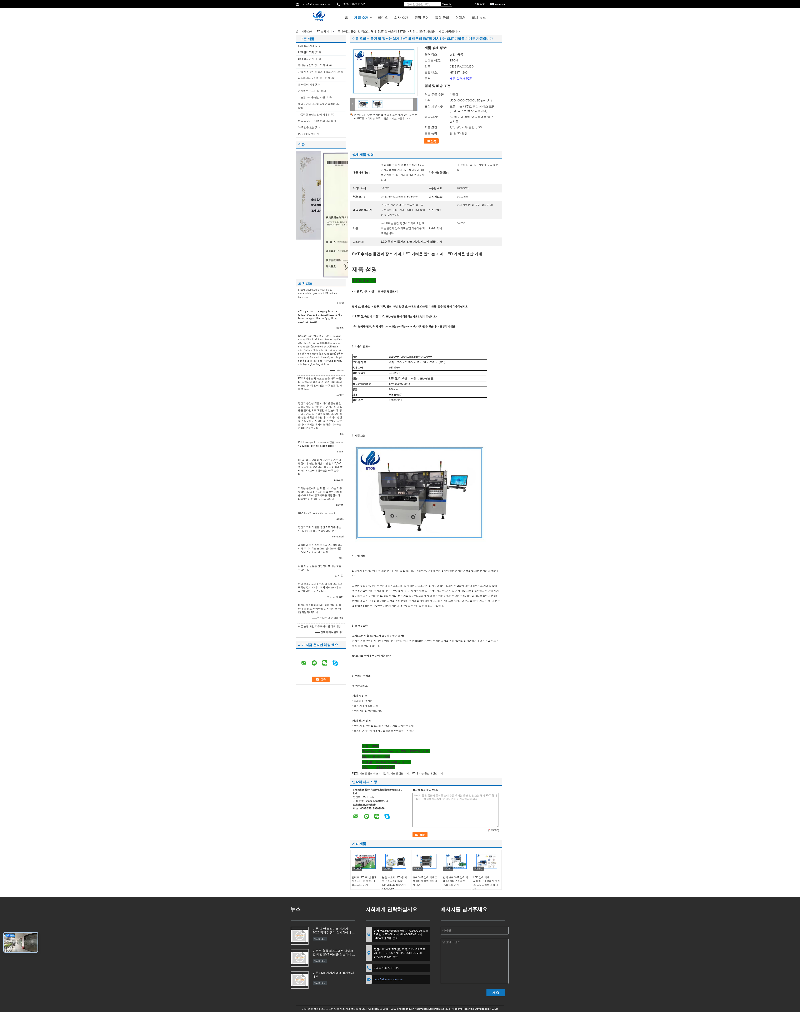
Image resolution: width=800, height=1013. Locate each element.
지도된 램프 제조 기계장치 (374, 773)
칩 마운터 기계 (306, 84)
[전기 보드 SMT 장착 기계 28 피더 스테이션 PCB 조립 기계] (456, 861)
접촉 (433, 141)
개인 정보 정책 (310, 1008)
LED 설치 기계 (324, 31)
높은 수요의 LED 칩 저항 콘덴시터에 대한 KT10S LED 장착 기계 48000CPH (394, 883)
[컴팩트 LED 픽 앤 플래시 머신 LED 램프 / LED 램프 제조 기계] (365, 861)
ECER (494, 1008)
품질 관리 (442, 17)
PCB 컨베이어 (306, 133)
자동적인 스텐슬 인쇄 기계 (313, 114)
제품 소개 (361, 17)
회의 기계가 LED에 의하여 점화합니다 (319, 103)
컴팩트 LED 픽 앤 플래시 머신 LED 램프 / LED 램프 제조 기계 (365, 881)
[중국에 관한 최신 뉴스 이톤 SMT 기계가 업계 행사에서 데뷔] (299, 980)
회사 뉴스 (479, 17)
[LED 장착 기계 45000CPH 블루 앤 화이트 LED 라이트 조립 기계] (486, 861)
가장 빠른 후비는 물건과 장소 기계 (317, 71)
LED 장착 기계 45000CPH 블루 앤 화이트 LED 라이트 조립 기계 (486, 883)
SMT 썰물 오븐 (306, 127)
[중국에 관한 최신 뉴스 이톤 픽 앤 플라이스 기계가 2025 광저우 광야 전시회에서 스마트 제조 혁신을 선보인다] (299, 935)
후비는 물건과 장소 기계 (311, 65)
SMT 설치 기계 (306, 45)
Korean (499, 4)
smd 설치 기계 (306, 58)
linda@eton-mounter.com (316, 4)
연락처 (460, 17)
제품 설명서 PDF (461, 78)
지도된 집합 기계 (399, 773)
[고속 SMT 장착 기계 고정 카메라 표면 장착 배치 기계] (426, 861)
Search (446, 4)
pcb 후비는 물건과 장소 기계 (314, 78)
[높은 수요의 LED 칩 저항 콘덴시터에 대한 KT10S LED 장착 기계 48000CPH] (395, 861)
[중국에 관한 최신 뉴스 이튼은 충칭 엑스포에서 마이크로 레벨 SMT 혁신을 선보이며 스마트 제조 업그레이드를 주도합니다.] (299, 957)
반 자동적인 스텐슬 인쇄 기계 (314, 120)
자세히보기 (320, 938)
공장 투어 (422, 17)
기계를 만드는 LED (308, 90)
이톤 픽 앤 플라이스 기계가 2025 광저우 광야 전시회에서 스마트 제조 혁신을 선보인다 (334, 931)
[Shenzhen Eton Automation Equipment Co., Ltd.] (319, 16)
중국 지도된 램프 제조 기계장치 (337, 1008)
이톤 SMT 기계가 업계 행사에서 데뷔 (333, 974)
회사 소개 (401, 17)
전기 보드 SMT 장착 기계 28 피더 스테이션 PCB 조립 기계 (455, 881)
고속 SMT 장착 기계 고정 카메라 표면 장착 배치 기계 (425, 881)
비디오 (383, 17)
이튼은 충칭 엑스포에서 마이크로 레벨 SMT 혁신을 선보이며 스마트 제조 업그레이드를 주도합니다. (334, 953)
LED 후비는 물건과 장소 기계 (427, 773)
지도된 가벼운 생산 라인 (311, 97)
